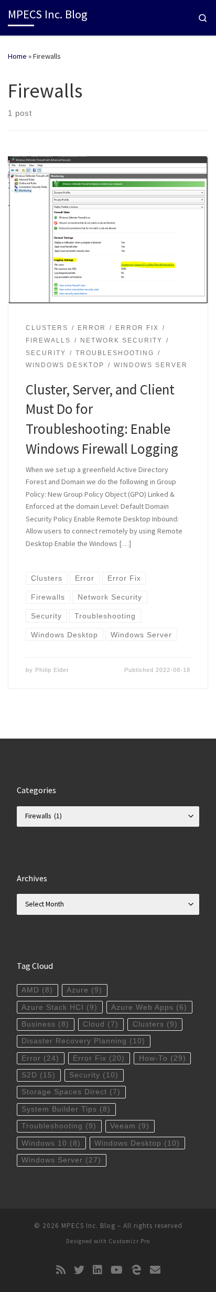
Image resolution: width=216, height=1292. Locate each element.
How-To (162, 1058)
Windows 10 (51, 1143)
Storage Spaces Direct (71, 1092)
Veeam (129, 1126)
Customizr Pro (129, 1241)
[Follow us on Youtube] (117, 1270)
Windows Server (61, 1160)
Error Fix (99, 1058)
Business (45, 1024)
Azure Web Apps (149, 1007)
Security (93, 1075)
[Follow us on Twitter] (79, 1270)
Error (40, 1058)
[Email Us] (155, 1270)
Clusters (155, 1024)
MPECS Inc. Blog (88, 1225)
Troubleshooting (58, 1126)
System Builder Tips (66, 1109)
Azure (84, 990)
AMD (37, 990)
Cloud (100, 1024)
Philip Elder (52, 670)
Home (17, 56)
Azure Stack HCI (59, 1007)
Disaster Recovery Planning (83, 1041)
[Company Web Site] (136, 1270)
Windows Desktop (137, 1143)
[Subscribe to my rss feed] (61, 1270)
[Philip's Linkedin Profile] (97, 1270)
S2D (38, 1075)
